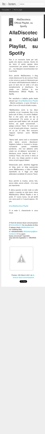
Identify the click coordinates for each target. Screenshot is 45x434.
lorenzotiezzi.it (16, 225)
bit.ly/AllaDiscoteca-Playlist (28, 101)
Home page (18, 9)
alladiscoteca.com (27, 227)
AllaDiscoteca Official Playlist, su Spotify (23, 23)
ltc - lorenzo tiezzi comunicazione (24, 276)
